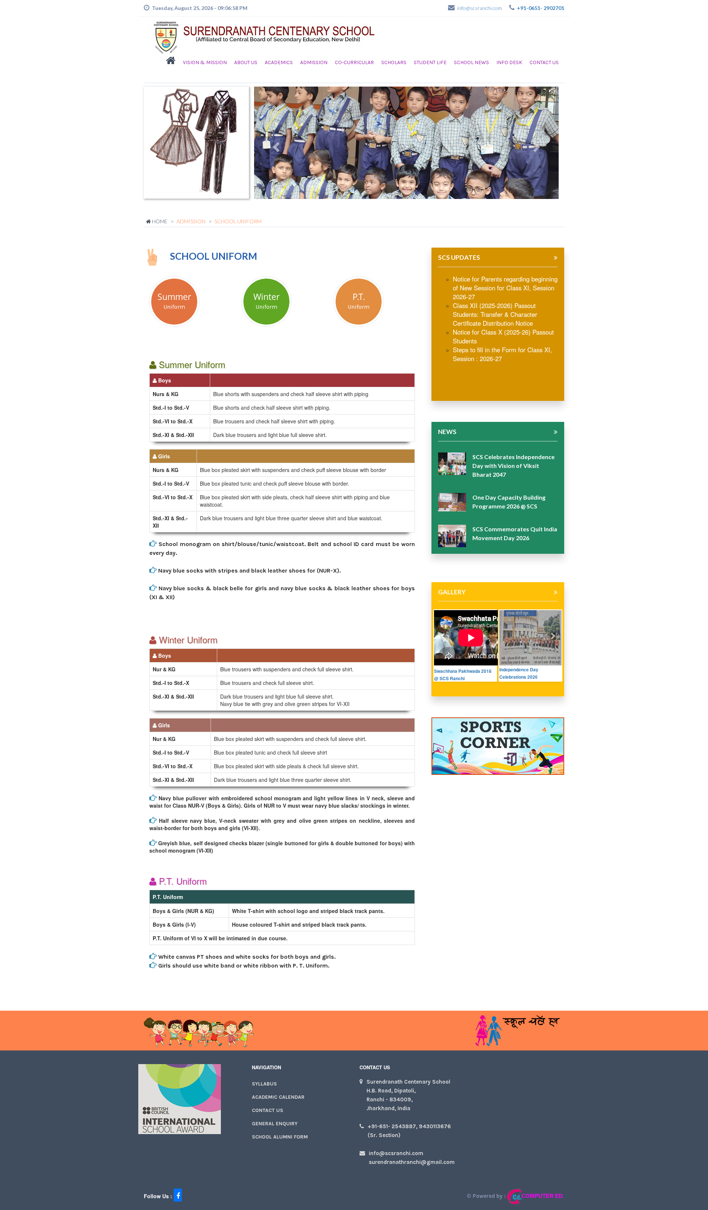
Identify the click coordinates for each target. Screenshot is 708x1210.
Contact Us (544, 62)
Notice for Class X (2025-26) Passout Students (503, 336)
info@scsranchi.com (479, 8)
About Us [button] (245, 62)
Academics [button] (279, 62)
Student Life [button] (430, 62)
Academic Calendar (278, 1097)
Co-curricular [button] (354, 62)
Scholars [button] (393, 62)
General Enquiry (275, 1123)
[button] (170, 62)
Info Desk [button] (509, 62)
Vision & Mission (205, 62)
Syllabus (264, 1084)
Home (159, 221)
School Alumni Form (280, 1137)
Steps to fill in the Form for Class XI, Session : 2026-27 (502, 354)
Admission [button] (313, 62)
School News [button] (471, 62)
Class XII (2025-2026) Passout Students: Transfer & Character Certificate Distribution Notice (495, 314)
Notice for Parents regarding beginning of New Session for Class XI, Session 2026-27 (505, 287)
